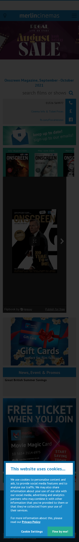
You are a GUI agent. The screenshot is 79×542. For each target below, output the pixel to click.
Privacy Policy (31, 522)
